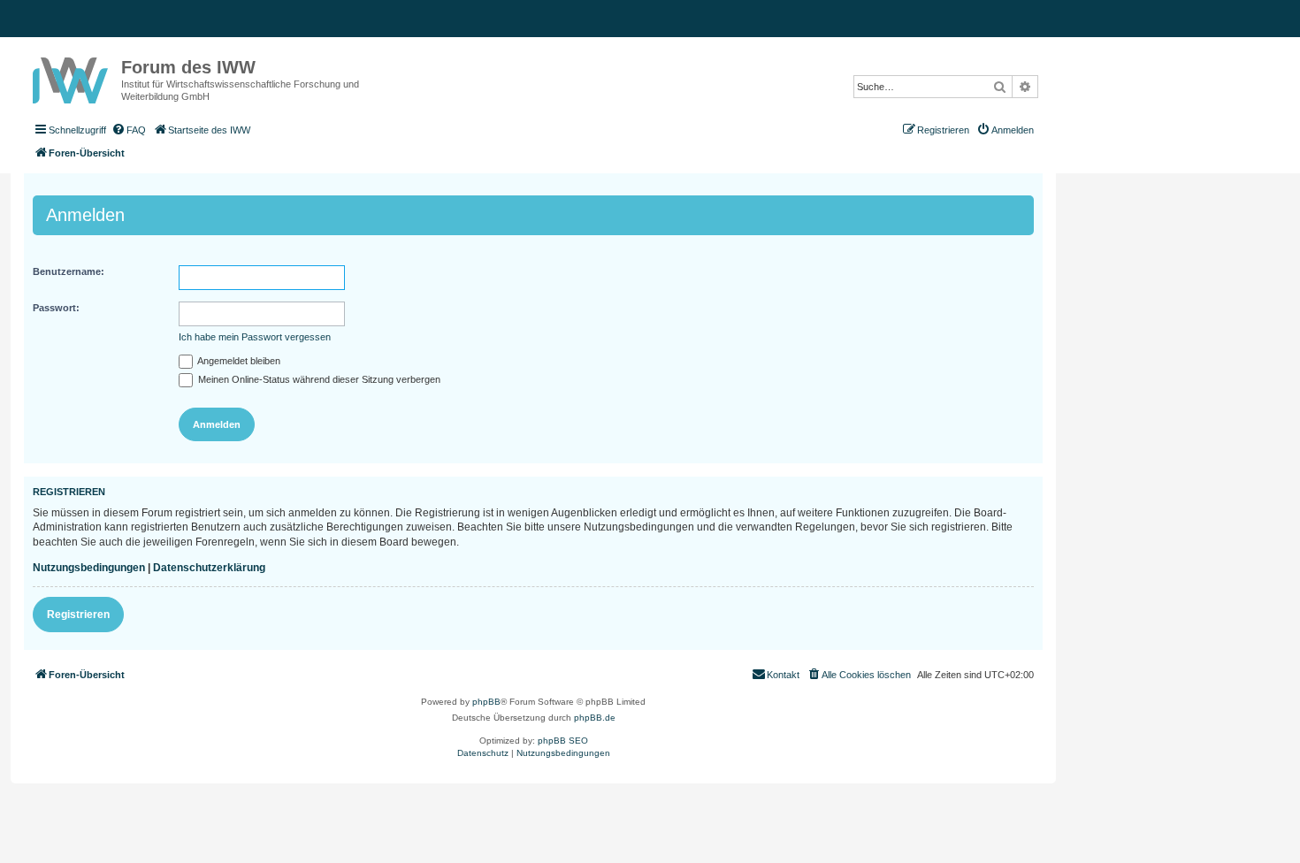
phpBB (486, 701)
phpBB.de (595, 717)
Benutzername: (68, 271)
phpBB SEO (563, 740)
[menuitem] (128, 130)
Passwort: (56, 307)
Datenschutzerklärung (209, 567)
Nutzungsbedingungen (89, 567)
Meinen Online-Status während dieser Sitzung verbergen (317, 379)
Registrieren (78, 614)
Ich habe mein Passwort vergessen (255, 337)
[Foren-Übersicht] (72, 77)
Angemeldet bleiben (237, 360)
